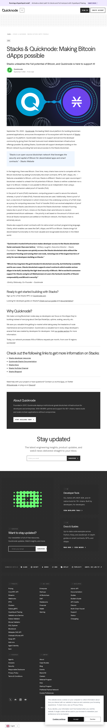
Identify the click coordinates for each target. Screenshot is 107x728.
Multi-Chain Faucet (78, 609)
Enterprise (43, 588)
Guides (73, 595)
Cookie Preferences (47, 693)
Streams (11, 595)
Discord (32, 385)
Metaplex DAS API (14, 632)
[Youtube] (25, 700)
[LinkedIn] (20, 700)
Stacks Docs (14, 365)
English (13, 726)
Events (42, 669)
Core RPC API (13, 592)
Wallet (42, 609)
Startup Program (46, 686)
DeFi (41, 598)
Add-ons (11, 642)
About (42, 659)
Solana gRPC (13, 609)
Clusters (11, 605)
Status (73, 615)
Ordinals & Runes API (16, 635)
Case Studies (44, 663)
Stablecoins (44, 602)
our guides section (62, 331)
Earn (10, 649)
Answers (11, 663)
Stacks (77, 134)
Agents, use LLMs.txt (92, 567)
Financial (43, 605)
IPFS (10, 602)
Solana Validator (14, 619)
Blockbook (12, 629)
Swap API (11, 639)
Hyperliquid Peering (15, 612)
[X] (10, 700)
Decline (92, 719)
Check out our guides (48, 301)
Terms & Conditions (15, 676)
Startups (43, 592)
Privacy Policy (78, 705)
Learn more (92, 3)
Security (11, 666)
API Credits (75, 602)
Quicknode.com (39, 296)
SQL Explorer (13, 625)
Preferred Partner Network (49, 690)
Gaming (42, 612)
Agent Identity (13, 645)
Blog (9, 34)
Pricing (10, 588)
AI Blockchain (44, 595)
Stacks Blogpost (15, 371)
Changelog (74, 619)
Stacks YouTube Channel (18, 368)
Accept (75, 719)
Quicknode (18, 69)
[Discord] (15, 700)
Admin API (74, 588)
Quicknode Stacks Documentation (23, 361)
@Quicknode (12, 385)
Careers (42, 676)
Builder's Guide (76, 598)
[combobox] (12, 726)
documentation (66, 301)
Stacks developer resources (20, 358)
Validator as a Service (15, 615)
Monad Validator (14, 622)
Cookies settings (59, 719)
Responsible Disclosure (16, 669)
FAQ (41, 683)
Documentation (76, 592)
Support (74, 612)
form (62, 382)
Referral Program (46, 679)
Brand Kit (43, 673)
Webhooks (12, 598)
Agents (10, 659)
